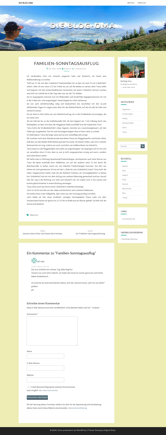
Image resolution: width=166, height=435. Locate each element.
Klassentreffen (128, 123)
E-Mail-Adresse (33, 363)
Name (29, 351)
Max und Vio (126, 188)
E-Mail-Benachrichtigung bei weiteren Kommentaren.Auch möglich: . (51, 389)
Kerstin (125, 184)
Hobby (124, 118)
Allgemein (34, 215)
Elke (124, 170)
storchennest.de (128, 219)
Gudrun (125, 175)
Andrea (125, 166)
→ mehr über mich (127, 87)
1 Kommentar (80, 69)
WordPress (82, 430)
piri (38, 261)
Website (30, 375)
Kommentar (32, 314)
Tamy (124, 132)
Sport (124, 127)
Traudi (124, 197)
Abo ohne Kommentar (48, 390)
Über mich (130, 3)
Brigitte (67, 69)
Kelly (124, 179)
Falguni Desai (109, 430)
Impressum (142, 3)
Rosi (124, 193)
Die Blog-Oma (26, 2)
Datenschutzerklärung (77, 408)
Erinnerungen (127, 114)
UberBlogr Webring (129, 239)
